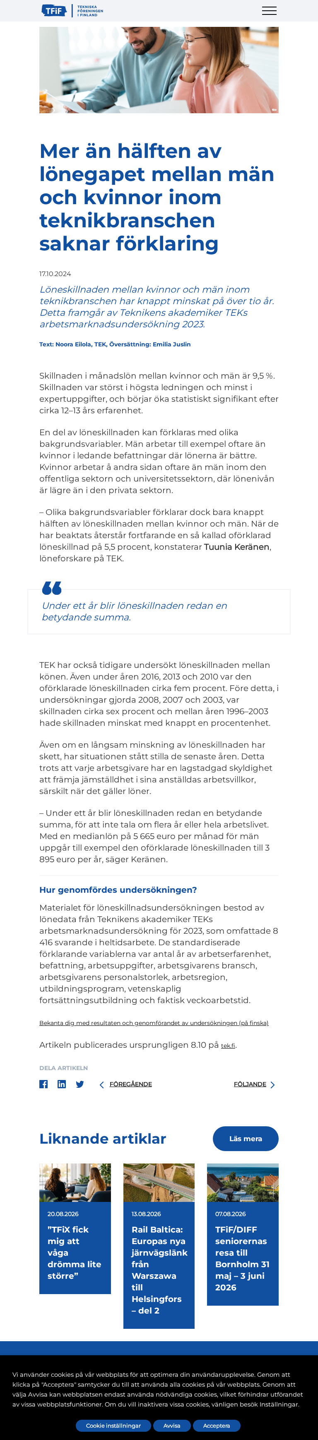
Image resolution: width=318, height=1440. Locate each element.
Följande (250, 1084)
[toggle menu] (270, 15)
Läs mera (245, 1139)
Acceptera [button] (216, 1425)
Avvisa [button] (172, 1425)
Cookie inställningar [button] (113, 1425)
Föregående (131, 1084)
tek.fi (228, 1045)
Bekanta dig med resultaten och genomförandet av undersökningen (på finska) (154, 1023)
